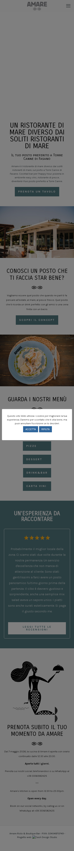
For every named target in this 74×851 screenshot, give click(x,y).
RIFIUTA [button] (45, 429)
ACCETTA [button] (30, 429)
